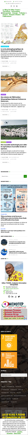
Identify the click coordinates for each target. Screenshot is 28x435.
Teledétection (5, 401)
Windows (14, 401)
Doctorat (18, 386)
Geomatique (5, 392)
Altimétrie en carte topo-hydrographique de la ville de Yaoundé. (13, 231)
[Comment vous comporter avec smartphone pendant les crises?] (4, 242)
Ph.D (19, 392)
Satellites (15, 398)
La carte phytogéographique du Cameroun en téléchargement (12, 50)
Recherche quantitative (20, 395)
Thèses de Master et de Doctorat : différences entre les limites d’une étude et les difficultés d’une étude (14, 218)
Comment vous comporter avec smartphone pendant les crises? (17, 242)
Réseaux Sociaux (6, 398)
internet (12, 392)
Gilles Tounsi (5, 61)
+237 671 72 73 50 (18, 1)
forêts (20, 389)
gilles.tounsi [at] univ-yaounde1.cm (11, 289)
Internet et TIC (12, 249)
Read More (4, 66)
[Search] (26, 13)
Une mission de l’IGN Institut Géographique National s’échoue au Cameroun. (13, 99)
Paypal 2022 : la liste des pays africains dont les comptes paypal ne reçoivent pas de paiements (17, 253)
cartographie (10, 386)
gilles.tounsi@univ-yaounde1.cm (14, 3)
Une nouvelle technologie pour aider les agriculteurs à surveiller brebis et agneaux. (14, 147)
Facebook (13, 389)
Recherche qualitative (6, 395)
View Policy (17, 433)
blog (3, 386)
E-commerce (5, 389)
